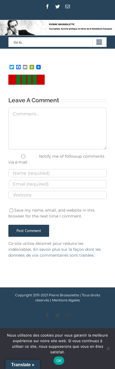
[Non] (108, 348)
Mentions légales (66, 300)
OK (59, 360)
